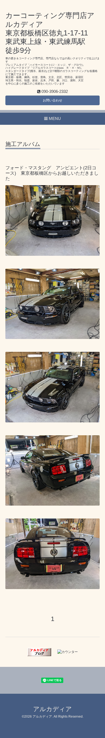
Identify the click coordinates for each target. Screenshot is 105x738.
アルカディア (52, 709)
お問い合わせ (52, 100)
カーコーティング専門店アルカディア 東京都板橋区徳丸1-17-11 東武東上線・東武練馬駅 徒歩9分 (49, 33)
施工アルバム (22, 144)
